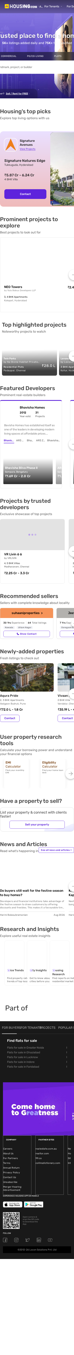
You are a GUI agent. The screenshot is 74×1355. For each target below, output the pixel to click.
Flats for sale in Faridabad (23, 1066)
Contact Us (9, 1177)
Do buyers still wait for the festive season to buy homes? (31, 893)
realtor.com (42, 1153)
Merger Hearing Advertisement (12, 1188)
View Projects (27, 149)
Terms (6, 1163)
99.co (39, 1158)
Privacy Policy (11, 1172)
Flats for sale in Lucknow (22, 1057)
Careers (7, 1148)
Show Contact (28, 633)
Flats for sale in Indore (21, 1062)
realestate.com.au (46, 1148)
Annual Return (11, 1167)
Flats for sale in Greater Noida (25, 1047)
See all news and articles (56, 850)
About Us (8, 1153)
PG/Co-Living (35, 56)
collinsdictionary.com (48, 1163)
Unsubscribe (10, 1182)
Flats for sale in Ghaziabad (23, 1052)
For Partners (10, 1158)
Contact (25, 194)
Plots (58, 56)
